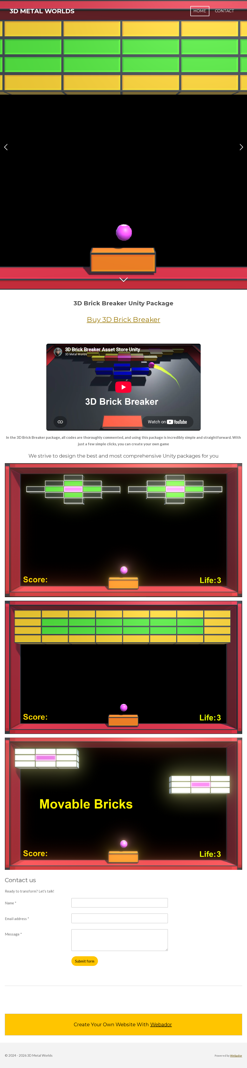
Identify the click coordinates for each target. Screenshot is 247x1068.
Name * (10, 903)
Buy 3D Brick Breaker (123, 319)
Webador (161, 1024)
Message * (13, 934)
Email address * (17, 918)
